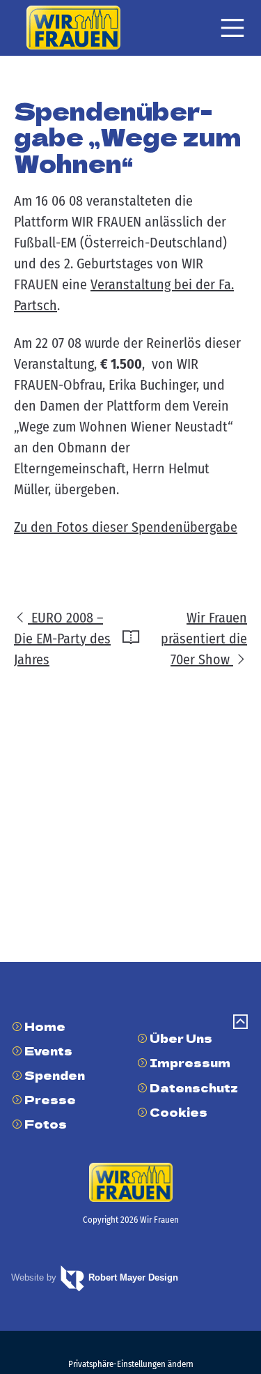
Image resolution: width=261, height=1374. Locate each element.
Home (44, 1026)
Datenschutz (194, 1087)
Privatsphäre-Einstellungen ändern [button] (130, 1364)
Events (48, 1050)
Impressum (190, 1062)
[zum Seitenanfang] (240, 1023)
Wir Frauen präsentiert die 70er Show (204, 638)
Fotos (45, 1123)
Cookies (178, 1112)
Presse (50, 1099)
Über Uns (181, 1038)
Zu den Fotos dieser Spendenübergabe (125, 527)
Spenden (54, 1075)
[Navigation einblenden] (232, 28)
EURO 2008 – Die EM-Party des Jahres (62, 638)
